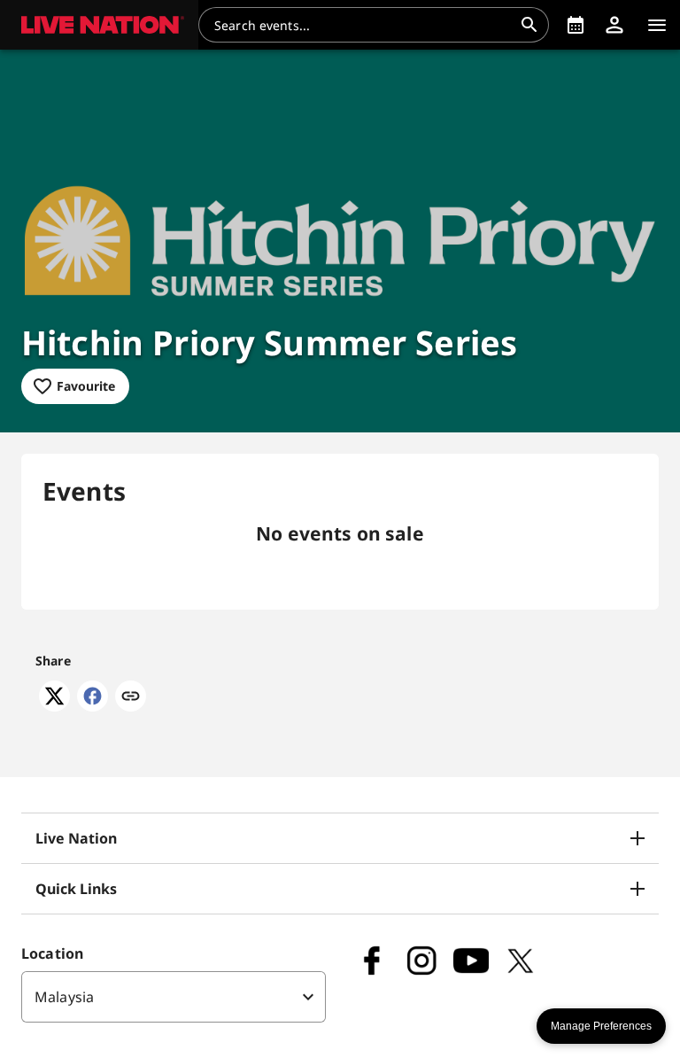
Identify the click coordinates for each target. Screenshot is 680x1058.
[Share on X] (54, 706)
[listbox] (173, 997)
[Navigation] (657, 25)
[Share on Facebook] (92, 706)
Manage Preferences (601, 1026)
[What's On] (575, 25)
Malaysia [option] (64, 997)
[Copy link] (130, 697)
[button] (99, 25)
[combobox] (363, 25)
